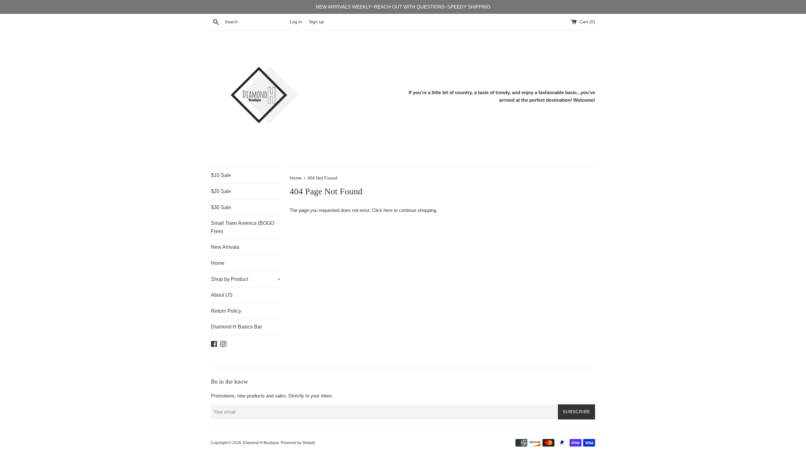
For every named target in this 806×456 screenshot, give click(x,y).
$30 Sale (221, 207)
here (388, 210)
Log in (296, 22)
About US (222, 295)
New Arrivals (225, 247)
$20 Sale (221, 191)
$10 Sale (221, 175)
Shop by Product (245, 279)
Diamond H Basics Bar (236, 326)
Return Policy (226, 311)
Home (217, 263)
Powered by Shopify (298, 443)
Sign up (316, 22)
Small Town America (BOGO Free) (242, 227)
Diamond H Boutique (261, 443)
